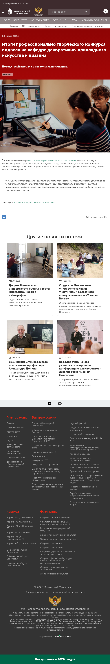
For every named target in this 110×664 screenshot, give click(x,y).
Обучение (59, 20)
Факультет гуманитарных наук (55, 517)
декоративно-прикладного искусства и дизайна (52, 160)
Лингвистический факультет (54, 573)
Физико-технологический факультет (58, 539)
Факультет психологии (51, 547)
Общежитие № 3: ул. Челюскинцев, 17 (17, 564)
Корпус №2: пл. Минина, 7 (19, 521)
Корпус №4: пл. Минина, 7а (20, 532)
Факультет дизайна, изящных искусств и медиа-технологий (55, 522)
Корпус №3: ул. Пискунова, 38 (20, 527)
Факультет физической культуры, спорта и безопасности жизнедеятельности (56, 560)
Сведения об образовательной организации (15, 464)
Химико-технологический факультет (58, 535)
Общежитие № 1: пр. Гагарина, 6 (17, 551)
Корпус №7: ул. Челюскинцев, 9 (21, 544)
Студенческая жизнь (17, 457)
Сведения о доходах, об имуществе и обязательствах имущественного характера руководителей (55, 628)
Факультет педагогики (51, 543)
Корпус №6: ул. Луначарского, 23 (15, 537)
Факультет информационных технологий (54, 568)
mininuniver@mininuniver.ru (68, 592)
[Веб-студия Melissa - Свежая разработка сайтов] (62, 636)
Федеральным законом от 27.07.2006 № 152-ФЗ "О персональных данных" (46, 623)
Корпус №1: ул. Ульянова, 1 (20, 517)
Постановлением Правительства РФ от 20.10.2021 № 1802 (67, 624)
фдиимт (7, 75)
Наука (74, 20)
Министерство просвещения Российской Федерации (55, 608)
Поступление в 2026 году (53, 659)
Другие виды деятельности (14, 452)
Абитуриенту (40, 20)
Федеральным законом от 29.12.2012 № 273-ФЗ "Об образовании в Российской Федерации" (56, 621)
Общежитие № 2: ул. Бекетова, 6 (17, 557)
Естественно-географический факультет (55, 529)
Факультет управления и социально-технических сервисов (58, 552)
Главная (10, 423)
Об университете (15, 20)
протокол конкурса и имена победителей (34, 202)
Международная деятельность (15, 445)
